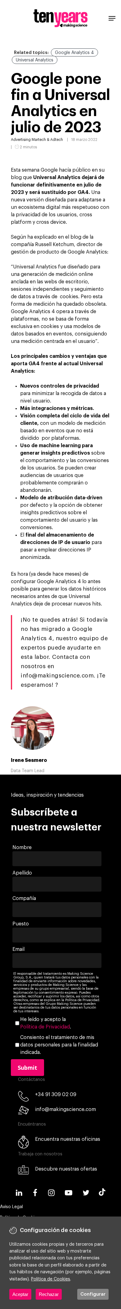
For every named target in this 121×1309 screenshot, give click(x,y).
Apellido (22, 872)
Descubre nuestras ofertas (66, 1169)
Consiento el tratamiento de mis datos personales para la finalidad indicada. (59, 1045)
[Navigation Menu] (112, 18)
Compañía (24, 898)
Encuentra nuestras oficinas (67, 1139)
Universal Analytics (34, 60)
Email (18, 949)
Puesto (20, 923)
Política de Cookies (50, 1279)
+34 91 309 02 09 (55, 1094)
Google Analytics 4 (74, 53)
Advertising (21, 140)
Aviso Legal (11, 1207)
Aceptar (20, 1294)
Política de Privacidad (45, 1026)
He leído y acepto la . (45, 1023)
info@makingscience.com (65, 1109)
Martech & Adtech (47, 140)
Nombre (22, 847)
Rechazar (49, 1294)
